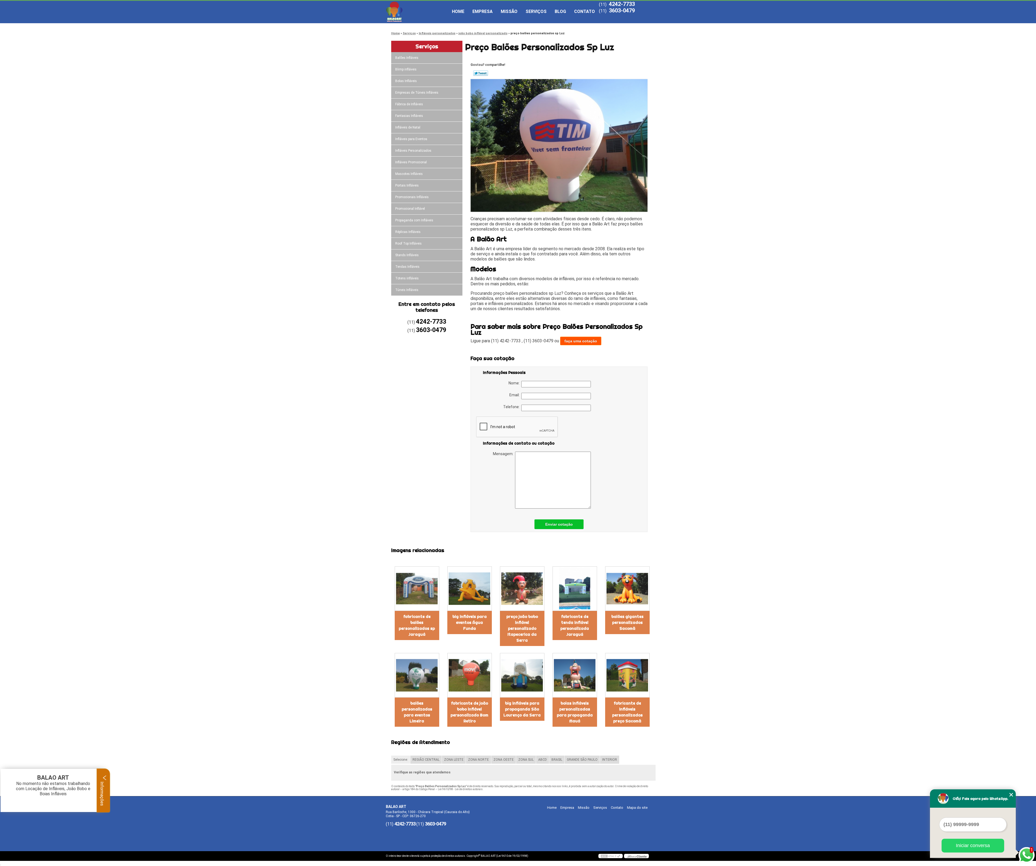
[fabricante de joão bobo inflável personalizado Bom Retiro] (469, 675)
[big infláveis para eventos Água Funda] (469, 588)
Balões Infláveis (406, 58)
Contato (584, 11)
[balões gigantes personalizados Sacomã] (627, 588)
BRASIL (556, 760)
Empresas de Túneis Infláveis (416, 92)
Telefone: (512, 407)
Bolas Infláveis (406, 81)
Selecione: (400, 760)
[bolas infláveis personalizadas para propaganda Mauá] (575, 675)
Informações (102, 793)
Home (458, 11)
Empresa (482, 11)
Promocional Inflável (410, 209)
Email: (515, 395)
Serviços (536, 11)
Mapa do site (637, 808)
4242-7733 (622, 4)
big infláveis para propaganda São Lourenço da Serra (522, 709)
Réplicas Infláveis (408, 232)
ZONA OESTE (503, 760)
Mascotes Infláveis (409, 174)
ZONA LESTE (454, 760)
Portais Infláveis (407, 185)
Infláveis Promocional (411, 162)
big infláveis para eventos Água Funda (469, 622)
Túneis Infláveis (406, 290)
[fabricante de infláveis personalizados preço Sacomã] (627, 675)
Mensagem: (504, 454)
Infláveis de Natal (407, 127)
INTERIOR (609, 760)
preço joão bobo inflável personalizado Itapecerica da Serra (522, 628)
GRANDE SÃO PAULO (582, 760)
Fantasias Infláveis (409, 116)
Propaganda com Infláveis (414, 220)
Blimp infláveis (406, 69)
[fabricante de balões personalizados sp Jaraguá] (417, 588)
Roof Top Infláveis (408, 243)
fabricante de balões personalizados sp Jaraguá (417, 625)
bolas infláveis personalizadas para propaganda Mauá (575, 712)
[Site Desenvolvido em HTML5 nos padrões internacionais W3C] (610, 856)
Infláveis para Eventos (411, 139)
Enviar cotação (559, 524)
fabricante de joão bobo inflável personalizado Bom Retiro (469, 712)
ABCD (542, 760)
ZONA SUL (526, 760)
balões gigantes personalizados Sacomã (627, 622)
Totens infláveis (407, 278)
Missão (509, 11)
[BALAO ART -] (417, 11)
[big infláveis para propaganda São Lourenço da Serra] (522, 675)
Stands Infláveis (407, 255)
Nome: (515, 383)
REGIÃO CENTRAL (426, 760)
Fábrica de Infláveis (409, 104)
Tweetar (480, 73)
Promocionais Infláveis (412, 197)
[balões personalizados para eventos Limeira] (417, 675)
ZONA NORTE (478, 760)
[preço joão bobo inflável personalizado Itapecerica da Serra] (522, 588)
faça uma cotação (580, 341)
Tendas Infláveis (407, 267)
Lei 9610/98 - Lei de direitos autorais (460, 789)
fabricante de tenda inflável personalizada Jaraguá (574, 625)
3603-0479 (622, 10)
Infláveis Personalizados (413, 151)
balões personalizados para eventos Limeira (417, 712)
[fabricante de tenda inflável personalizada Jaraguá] (575, 588)
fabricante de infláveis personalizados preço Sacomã (627, 712)
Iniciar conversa (973, 845)
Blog (560, 11)
